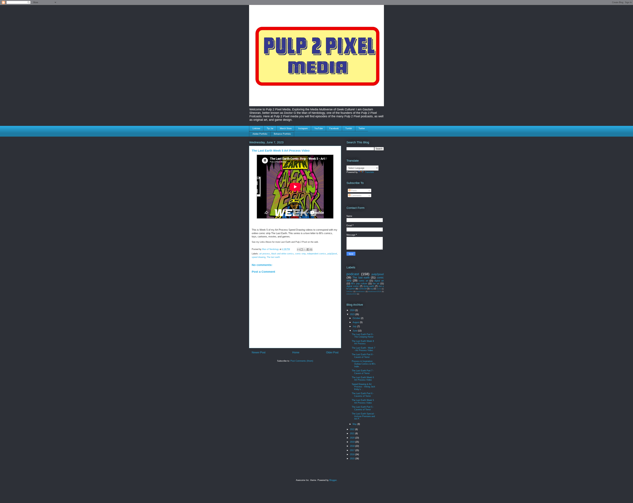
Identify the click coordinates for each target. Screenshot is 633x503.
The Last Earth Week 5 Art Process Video (363, 401)
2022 (352, 429)
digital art (379, 280)
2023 (352, 314)
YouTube (318, 128)
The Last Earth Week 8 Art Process (363, 342)
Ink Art (379, 289)
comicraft (363, 289)
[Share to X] (304, 249)
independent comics (316, 253)
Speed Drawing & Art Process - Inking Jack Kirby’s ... (363, 386)
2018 (352, 446)
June (355, 330)
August (356, 322)
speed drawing (258, 257)
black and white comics (282, 253)
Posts (353, 190)
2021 (352, 433)
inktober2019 (352, 294)
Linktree (256, 128)
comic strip (300, 253)
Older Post (332, 352)
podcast (353, 274)
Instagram (303, 128)
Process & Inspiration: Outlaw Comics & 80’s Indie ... (364, 364)
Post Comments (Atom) (301, 361)
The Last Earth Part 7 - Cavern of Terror (363, 371)
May (355, 424)
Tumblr (348, 128)
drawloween (360, 291)
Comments (356, 195)
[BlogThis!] (301, 249)
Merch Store (286, 128)
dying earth (368, 286)
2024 (352, 310)
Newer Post (258, 352)
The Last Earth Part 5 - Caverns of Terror (363, 408)
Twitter (362, 128)
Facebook (334, 128)
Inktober (350, 291)
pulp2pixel (332, 253)
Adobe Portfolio (260, 134)
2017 (352, 450)
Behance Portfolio (282, 134)
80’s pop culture (359, 283)
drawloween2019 (374, 291)
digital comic (353, 286)
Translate (369, 172)
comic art (363, 280)
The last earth (273, 257)
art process (264, 253)
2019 (352, 442)
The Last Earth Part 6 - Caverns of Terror (363, 394)
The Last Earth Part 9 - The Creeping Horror (363, 335)
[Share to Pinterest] (311, 249)
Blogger (332, 480)
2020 (352, 438)
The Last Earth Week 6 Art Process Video (363, 378)
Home (295, 352)
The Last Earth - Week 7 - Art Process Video (363, 349)
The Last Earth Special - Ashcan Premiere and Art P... (363, 416)
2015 (352, 458)
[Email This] (298, 249)
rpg (371, 289)
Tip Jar (270, 128)
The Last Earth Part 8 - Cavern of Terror (363, 355)
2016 (352, 454)
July (355, 326)
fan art (376, 283)
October (357, 318)
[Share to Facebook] (308, 249)
